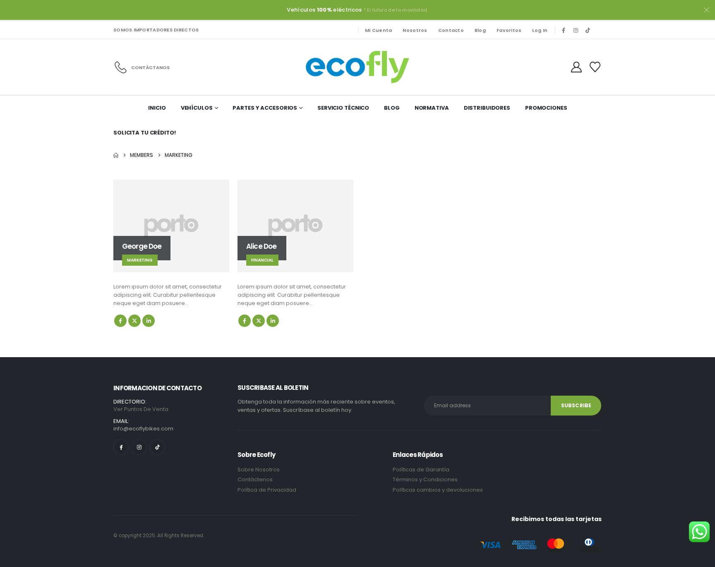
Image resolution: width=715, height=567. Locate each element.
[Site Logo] (357, 67)
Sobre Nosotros (259, 469)
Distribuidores (487, 108)
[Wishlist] (595, 67)
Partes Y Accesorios (265, 108)
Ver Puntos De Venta (140, 409)
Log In (539, 30)
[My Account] (576, 67)
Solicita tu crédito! (144, 133)
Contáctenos (255, 479)
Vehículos (197, 108)
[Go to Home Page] (115, 155)
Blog (480, 30)
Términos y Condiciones (426, 479)
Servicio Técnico (343, 108)
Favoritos (509, 30)
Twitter (134, 321)
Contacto (451, 30)
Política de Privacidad (268, 490)
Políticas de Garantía (421, 469)
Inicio (157, 108)
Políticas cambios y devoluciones (438, 490)
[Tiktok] (587, 30)
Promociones (546, 108)
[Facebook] (563, 30)
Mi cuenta (378, 30)
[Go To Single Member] (171, 226)
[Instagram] (575, 30)
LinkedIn (148, 321)
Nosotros (415, 30)
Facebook (120, 321)
